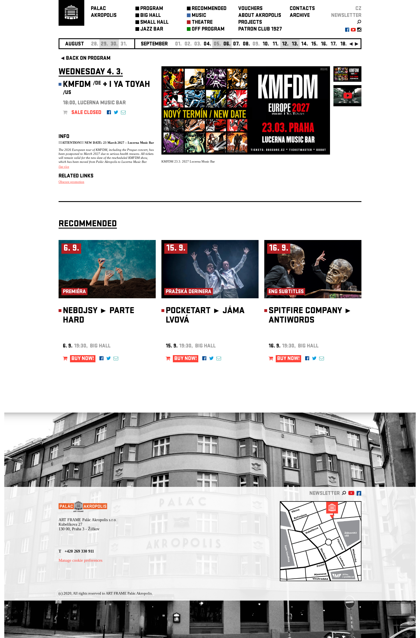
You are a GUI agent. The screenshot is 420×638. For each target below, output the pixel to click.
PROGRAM (151, 9)
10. (266, 44)
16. (324, 44)
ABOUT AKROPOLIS (259, 16)
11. (276, 44)
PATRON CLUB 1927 (260, 29)
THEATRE (202, 22)
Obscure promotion (71, 181)
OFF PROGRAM (208, 29)
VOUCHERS (250, 9)
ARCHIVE (300, 16)
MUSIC (199, 16)
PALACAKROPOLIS (104, 12)
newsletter (346, 16)
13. (295, 44)
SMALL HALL (154, 22)
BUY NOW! (82, 359)
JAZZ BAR (151, 29)
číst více (64, 166)
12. (285, 44)
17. (334, 44)
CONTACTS (302, 9)
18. (343, 44)
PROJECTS (250, 22)
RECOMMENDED (209, 9)
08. (246, 44)
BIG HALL (150, 16)
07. (236, 44)
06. (227, 44)
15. (314, 44)
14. (304, 44)
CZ (358, 9)
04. (207, 44)
